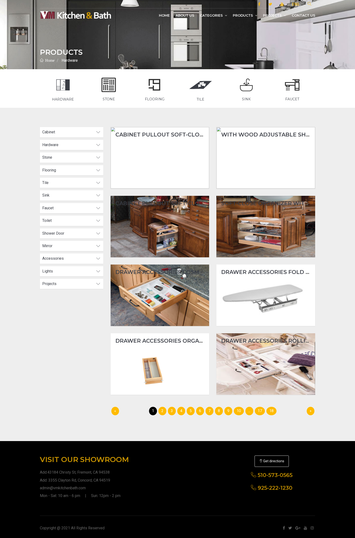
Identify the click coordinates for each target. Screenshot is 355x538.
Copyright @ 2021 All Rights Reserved (72, 528)
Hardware (70, 60)
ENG (295, 4)
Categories (212, 15)
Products (243, 15)
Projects (273, 15)
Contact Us (303, 15)
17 (260, 411)
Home (164, 15)
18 (271, 411)
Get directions (273, 461)
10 (239, 411)
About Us (185, 15)
